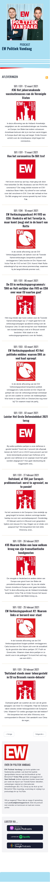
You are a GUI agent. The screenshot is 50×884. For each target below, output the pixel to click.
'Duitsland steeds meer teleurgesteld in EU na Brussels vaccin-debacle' (25, 675)
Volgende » (39, 734)
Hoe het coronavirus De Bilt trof (26, 156)
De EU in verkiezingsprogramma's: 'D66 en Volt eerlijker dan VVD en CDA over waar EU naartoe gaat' (26, 288)
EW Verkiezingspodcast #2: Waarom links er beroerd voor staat (26, 613)
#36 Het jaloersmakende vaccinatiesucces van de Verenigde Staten (26, 94)
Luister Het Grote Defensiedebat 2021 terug (26, 418)
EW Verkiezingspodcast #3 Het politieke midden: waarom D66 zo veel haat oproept (26, 354)
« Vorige (9, 734)
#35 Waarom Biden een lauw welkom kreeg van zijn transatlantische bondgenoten (26, 549)
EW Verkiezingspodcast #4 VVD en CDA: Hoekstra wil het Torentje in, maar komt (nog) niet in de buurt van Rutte (26, 220)
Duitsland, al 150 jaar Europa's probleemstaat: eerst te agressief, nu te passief (26, 482)
